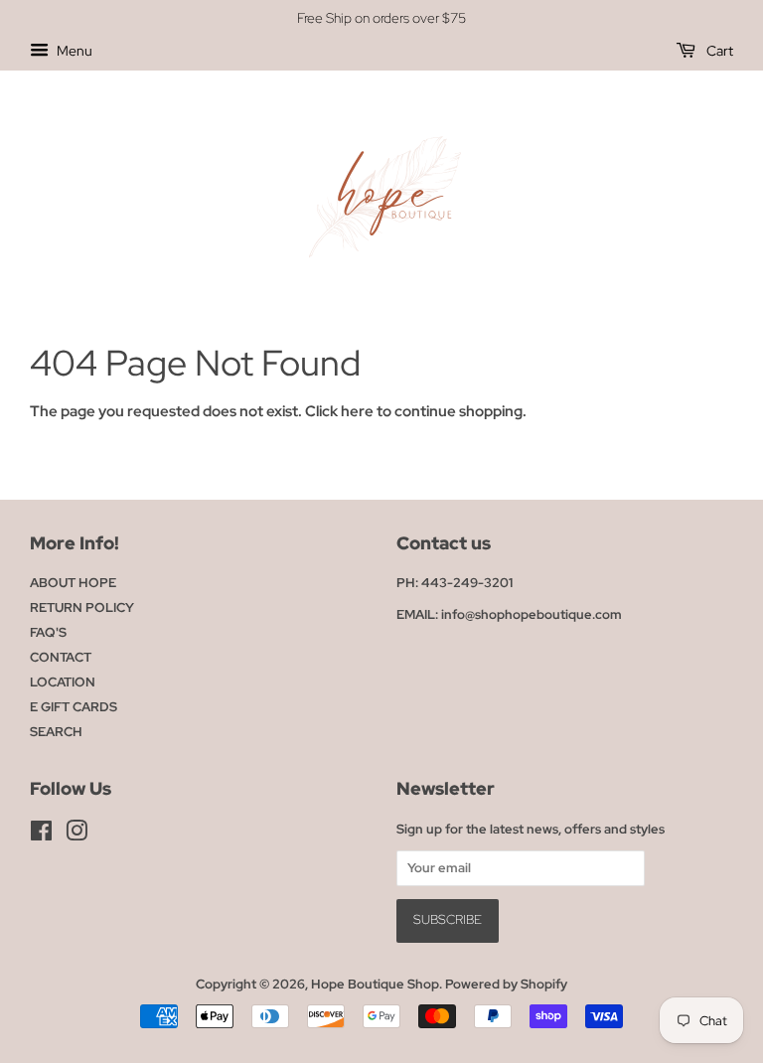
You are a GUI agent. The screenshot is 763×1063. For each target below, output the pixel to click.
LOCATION (62, 682)
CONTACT (60, 657)
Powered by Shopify (506, 984)
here (357, 411)
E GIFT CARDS (73, 706)
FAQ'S (48, 632)
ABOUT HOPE (73, 582)
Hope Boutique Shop (375, 984)
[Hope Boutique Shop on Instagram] (76, 835)
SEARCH (56, 731)
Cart (718, 51)
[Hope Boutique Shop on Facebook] (41, 835)
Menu (73, 51)
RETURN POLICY (82, 607)
